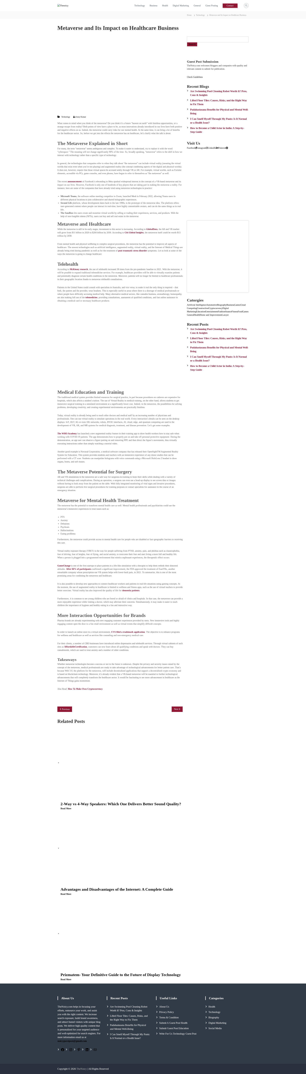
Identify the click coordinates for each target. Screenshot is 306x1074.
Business (153, 5)
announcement (75, 181)
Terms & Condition (169, 1017)
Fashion (221, 311)
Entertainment (211, 311)
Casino (237, 305)
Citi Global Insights (134, 232)
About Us (164, 1006)
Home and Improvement (211, 315)
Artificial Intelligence (196, 305)
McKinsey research (79, 269)
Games (245, 311)
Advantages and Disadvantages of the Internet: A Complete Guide (117, 889)
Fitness (235, 311)
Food (240, 311)
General (197, 5)
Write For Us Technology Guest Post (177, 1033)
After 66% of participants (78, 569)
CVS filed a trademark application (128, 632)
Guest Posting (211, 5)
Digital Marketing (181, 5)
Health (165, 5)
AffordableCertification (75, 647)
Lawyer (225, 315)
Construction (202, 308)
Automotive (211, 305)
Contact (230, 5)
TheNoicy (81, 1068)
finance (228, 311)
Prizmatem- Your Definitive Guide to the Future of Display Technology (121, 975)
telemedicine (91, 297)
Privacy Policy (166, 1012)
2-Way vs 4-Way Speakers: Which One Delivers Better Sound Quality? (121, 804)
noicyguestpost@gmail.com (72, 1041)
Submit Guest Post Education (174, 1028)
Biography (221, 305)
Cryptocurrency (215, 308)
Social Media (215, 1028)
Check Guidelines (195, 77)
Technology (139, 5)
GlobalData (151, 229)
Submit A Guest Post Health (173, 1023)
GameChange (63, 566)
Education (200, 311)
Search (192, 44)
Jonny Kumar (81, 117)
